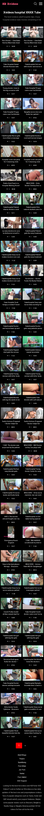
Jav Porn (22, 770)
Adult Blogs (22, 755)
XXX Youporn (22, 781)
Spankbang (22, 762)
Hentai (22, 773)
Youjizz (22, 759)
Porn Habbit (22, 777)
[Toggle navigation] (40, 3)
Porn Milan (22, 766)
